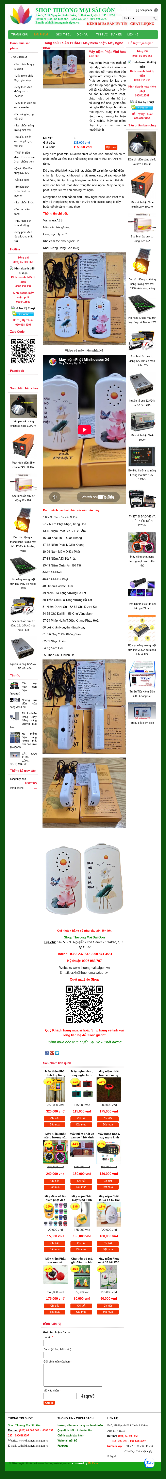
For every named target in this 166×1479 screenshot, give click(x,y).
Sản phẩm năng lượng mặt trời (24, 127)
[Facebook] (47, 1054)
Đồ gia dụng (21, 179)
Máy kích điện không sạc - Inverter (23, 91)
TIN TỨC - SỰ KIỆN (109, 34)
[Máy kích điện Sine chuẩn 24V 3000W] (142, 197)
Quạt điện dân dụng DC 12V (23, 170)
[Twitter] (57, 1054)
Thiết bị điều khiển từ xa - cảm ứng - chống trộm (24, 157)
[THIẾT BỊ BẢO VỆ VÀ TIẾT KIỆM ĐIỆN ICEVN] (142, 512)
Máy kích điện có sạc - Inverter (25, 105)
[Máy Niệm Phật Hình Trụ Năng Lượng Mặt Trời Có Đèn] (55, 1089)
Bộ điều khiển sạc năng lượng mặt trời (23, 141)
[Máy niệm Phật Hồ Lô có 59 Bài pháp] (108, 1214)
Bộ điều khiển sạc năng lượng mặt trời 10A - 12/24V (142, 475)
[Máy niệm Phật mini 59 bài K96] (108, 1277)
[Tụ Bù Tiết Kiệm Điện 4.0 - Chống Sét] (142, 687)
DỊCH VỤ (82, 34)
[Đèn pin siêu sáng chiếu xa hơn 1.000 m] (142, 155)
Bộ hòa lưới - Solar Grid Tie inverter (22, 191)
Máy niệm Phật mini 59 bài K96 (108, 1260)
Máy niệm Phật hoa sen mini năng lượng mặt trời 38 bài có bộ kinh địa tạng (55, 1261)
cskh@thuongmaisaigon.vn (90, 972)
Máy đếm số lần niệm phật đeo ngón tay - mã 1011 (55, 1198)
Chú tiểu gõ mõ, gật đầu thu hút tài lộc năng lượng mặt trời (82, 1261)
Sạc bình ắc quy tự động (24, 66)
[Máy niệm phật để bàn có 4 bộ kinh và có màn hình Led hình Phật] (82, 1152)
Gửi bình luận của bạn (57, 1361)
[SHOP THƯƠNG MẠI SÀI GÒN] (83, 16)
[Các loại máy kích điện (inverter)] (15, 686)
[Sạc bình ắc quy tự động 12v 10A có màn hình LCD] (142, 352)
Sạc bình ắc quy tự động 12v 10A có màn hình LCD (142, 361)
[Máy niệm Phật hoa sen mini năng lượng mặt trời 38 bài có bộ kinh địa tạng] (55, 1277)
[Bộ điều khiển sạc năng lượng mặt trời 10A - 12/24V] (142, 466)
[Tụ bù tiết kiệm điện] (142, 718)
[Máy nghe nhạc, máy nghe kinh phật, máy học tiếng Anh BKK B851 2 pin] (108, 1152)
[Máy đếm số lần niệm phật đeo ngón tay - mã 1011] (55, 1214)
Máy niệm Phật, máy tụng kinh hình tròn (82, 1198)
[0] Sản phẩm (144, 10)
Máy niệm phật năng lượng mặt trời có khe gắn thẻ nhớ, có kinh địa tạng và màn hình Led (55, 1136)
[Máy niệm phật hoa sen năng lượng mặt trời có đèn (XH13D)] (108, 1089)
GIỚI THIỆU (63, 34)
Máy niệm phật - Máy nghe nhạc (24, 78)
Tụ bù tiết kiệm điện (142, 722)
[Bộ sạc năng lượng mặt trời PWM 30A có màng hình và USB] (142, 640)
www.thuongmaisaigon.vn (91, 967)
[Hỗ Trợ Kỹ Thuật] (142, 102)
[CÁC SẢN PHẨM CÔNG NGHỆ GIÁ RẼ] (15, 755)
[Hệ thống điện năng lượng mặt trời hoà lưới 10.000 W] (15, 738)
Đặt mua (111, 147)
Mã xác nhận (52, 1390)
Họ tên (48, 1337)
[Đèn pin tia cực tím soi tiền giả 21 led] (142, 599)
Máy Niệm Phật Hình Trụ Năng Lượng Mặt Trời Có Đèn (55, 1073)
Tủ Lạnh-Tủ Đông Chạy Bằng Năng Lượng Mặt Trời (23, 720)
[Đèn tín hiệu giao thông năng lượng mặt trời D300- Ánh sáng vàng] (142, 275)
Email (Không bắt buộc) (57, 1349)
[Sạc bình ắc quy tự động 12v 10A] (142, 232)
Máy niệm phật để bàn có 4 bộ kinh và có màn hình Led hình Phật (82, 1136)
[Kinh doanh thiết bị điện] (142, 66)
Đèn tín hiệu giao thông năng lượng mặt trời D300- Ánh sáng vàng (142, 284)
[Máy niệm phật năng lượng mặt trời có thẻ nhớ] (142, 552)
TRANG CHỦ (19, 34)
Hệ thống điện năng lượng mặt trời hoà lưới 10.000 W (23, 740)
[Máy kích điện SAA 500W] (142, 430)
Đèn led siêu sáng (22, 211)
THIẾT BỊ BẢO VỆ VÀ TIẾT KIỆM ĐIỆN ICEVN (142, 521)
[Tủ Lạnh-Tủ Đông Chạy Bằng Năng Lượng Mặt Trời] (15, 717)
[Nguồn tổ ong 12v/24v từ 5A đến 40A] (142, 396)
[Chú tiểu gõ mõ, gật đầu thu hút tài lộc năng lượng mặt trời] (82, 1277)
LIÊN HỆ (132, 34)
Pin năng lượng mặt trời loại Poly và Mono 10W (23, 584)
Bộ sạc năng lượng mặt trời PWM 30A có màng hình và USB (142, 650)
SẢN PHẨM (19, 57)
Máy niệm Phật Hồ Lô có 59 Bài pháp (109, 1198)
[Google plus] (52, 1054)
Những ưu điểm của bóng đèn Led (23, 704)
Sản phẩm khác (24, 202)
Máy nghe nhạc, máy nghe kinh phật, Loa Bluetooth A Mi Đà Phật (82, 1073)
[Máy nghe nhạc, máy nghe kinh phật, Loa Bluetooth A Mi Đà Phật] (82, 1089)
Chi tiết (54, 1118)
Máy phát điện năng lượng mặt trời (23, 237)
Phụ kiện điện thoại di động (22, 223)
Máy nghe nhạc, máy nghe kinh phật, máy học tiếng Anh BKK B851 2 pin (109, 1136)
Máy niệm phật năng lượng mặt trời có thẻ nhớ (142, 561)
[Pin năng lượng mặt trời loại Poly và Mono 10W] (142, 313)
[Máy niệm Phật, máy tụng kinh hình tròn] (82, 1214)
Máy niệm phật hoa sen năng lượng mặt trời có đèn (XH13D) (109, 1073)
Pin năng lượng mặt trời (24, 116)
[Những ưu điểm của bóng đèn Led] (15, 700)
